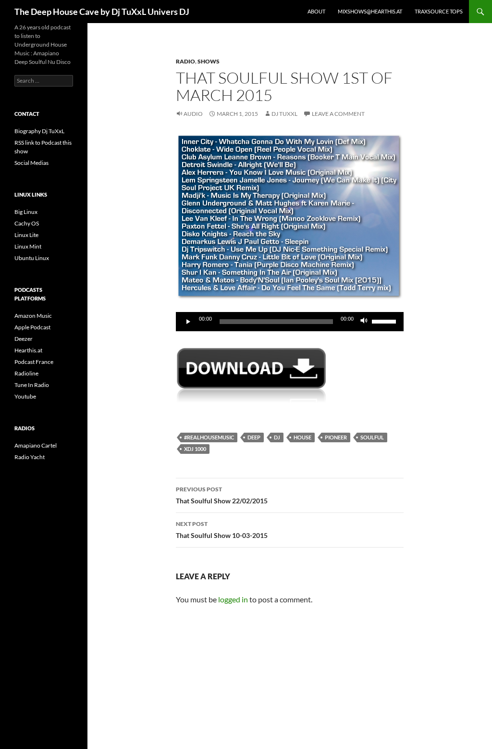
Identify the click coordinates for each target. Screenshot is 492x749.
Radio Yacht (29, 457)
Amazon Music (33, 315)
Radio (185, 61)
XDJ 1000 (195, 449)
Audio (193, 113)
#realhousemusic (209, 437)
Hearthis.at (28, 350)
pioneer (336, 437)
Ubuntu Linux (31, 258)
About (316, 11)
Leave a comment (338, 113)
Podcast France (33, 361)
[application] (290, 321)
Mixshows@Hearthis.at (370, 11)
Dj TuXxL (284, 113)
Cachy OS (26, 223)
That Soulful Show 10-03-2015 (222, 529)
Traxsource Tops (439, 11)
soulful (372, 437)
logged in (233, 599)
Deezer (23, 338)
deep (253, 437)
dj (277, 437)
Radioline (26, 373)
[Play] (188, 321)
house (302, 437)
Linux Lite (26, 234)
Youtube (25, 396)
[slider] (385, 320)
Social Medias (31, 162)
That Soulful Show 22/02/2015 (222, 495)
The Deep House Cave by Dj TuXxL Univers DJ (101, 11)
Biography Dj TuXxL (39, 131)
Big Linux (25, 211)
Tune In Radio (31, 384)
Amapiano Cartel (35, 445)
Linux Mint (27, 246)
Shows (208, 61)
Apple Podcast (32, 327)
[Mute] (364, 321)
